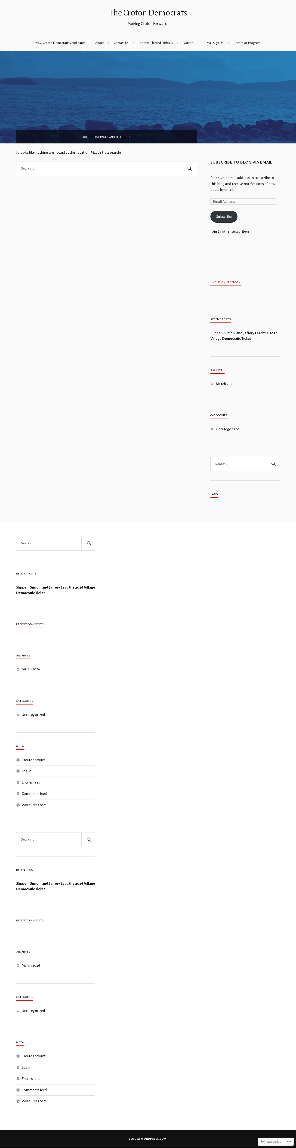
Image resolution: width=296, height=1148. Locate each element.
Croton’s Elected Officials (156, 43)
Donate (188, 43)
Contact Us (121, 43)
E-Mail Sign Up (213, 43)
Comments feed (34, 794)
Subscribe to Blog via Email (241, 162)
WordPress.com (34, 805)
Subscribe (224, 217)
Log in (26, 771)
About (99, 43)
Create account (34, 760)
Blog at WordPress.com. (148, 1138)
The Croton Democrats (148, 12)
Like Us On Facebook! (225, 282)
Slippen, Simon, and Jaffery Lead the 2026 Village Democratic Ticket (244, 335)
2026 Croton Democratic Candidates (60, 43)
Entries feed (31, 782)
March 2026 (225, 384)
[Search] (189, 168)
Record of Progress (247, 43)
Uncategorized (227, 429)
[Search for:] (106, 168)
